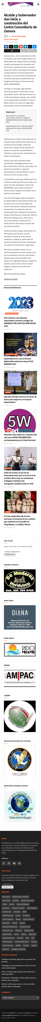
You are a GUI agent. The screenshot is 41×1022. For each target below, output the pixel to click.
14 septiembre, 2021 (10, 527)
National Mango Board (10, 927)
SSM (27, 938)
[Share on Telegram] (25, 46)
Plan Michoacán (25, 927)
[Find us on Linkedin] (19, 863)
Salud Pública (7, 934)
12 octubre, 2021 (9, 487)
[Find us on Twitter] (9, 863)
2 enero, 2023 (8, 329)
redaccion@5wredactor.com (10, 1015)
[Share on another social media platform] (29, 50)
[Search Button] (38, 4)
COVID (5, 904)
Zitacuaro (6, 949)
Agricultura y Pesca (12, 313)
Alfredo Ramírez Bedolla (20, 896)
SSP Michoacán (7, 941)
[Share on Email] (21, 46)
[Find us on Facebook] (4, 863)
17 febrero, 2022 (9, 405)
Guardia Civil (7, 912)
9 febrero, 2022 (9, 443)
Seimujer (20, 938)
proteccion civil (8, 930)
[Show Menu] (3, 4)
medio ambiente (28, 919)
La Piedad (26, 915)
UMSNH (18, 945)
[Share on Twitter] (11, 46)
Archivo (8, 392)
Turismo (34, 941)
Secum (16, 934)
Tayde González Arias (22, 941)
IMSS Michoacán (8, 915)
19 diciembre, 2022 (9, 367)
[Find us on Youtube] (14, 863)
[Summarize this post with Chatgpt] (12, 50)
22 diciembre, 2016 (12, 42)
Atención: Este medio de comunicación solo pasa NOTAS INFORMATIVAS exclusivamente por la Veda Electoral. (20, 437)
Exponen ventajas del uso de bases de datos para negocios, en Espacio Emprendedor (20, 399)
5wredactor (27, 1013)
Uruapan (26, 945)
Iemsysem (17, 912)
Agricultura (6, 896)
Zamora (34, 945)
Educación (6, 908)
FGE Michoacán (32, 908)
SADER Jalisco (29, 930)
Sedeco (23, 934)
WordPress (12, 1013)
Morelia (14, 923)
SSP (32, 938)
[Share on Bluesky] (34, 46)
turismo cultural (8, 945)
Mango (18, 919)
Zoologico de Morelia (18, 949)
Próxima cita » (10, 554)
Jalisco (18, 915)
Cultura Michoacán (23, 904)
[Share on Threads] (30, 46)
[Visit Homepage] (20, 4)
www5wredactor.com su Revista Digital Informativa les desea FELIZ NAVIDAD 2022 (19, 128)
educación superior (18, 908)
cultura (12, 904)
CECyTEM (15, 900)
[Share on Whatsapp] (16, 46)
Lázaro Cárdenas (8, 919)
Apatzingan (6, 900)
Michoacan (6, 923)
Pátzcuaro (19, 930)
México (22, 923)
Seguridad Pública (8, 938)
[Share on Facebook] (6, 46)
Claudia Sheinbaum (27, 900)
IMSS (24, 912)
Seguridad (32, 934)
